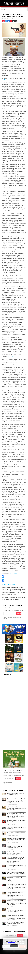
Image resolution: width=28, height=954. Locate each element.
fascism (4, 589)
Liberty (4, 591)
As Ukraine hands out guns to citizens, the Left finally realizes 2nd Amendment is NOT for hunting (16, 808)
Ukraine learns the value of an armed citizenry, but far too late (15, 794)
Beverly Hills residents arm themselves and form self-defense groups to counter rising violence (16, 846)
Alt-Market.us (5, 80)
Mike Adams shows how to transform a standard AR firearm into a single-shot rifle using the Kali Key (16, 839)
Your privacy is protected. (8, 617)
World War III (12, 594)
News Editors (11, 18)
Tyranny (23, 592)
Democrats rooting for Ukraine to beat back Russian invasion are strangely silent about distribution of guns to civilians (16, 800)
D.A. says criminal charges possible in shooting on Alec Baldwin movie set (15, 923)
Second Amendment (7, 592)
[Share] (14, 581)
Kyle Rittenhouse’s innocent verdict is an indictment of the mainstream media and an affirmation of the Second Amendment (16, 867)
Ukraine (4, 594)
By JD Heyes (14, 804)
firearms (9, 589)
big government (14, 587)
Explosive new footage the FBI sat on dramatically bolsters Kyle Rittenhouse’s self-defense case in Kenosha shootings (16, 917)
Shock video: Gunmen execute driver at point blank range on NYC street (16, 852)
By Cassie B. (14, 824)
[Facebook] (14, 576)
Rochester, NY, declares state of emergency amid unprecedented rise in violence (16, 879)
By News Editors (15, 796)
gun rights (19, 589)
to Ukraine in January (12, 356)
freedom (14, 589)
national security (10, 591)
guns (24, 589)
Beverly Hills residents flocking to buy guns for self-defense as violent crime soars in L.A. (16, 822)
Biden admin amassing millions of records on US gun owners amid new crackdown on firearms (15, 910)
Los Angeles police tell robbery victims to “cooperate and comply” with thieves (16, 873)
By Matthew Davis (15, 830)
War (8, 594)
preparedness (19, 591)
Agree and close (14, 945)
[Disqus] (14, 694)
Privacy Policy (11, 942)
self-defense (16, 592)
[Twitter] (14, 578)
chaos (21, 587)
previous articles (11, 458)
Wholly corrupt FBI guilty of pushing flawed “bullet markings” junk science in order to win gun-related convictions (16, 815)
